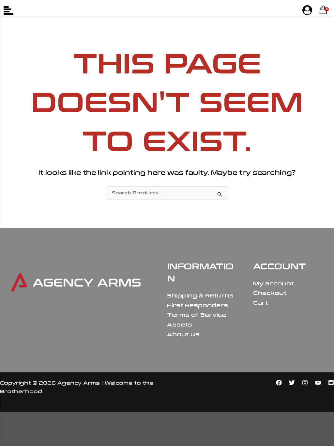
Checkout (270, 293)
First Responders (197, 305)
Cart (260, 303)
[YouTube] (318, 383)
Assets (179, 325)
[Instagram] (305, 383)
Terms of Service (196, 315)
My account (273, 283)
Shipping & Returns (200, 296)
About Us (183, 334)
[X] (292, 383)
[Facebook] (279, 383)
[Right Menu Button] (307, 10)
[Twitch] (331, 383)
